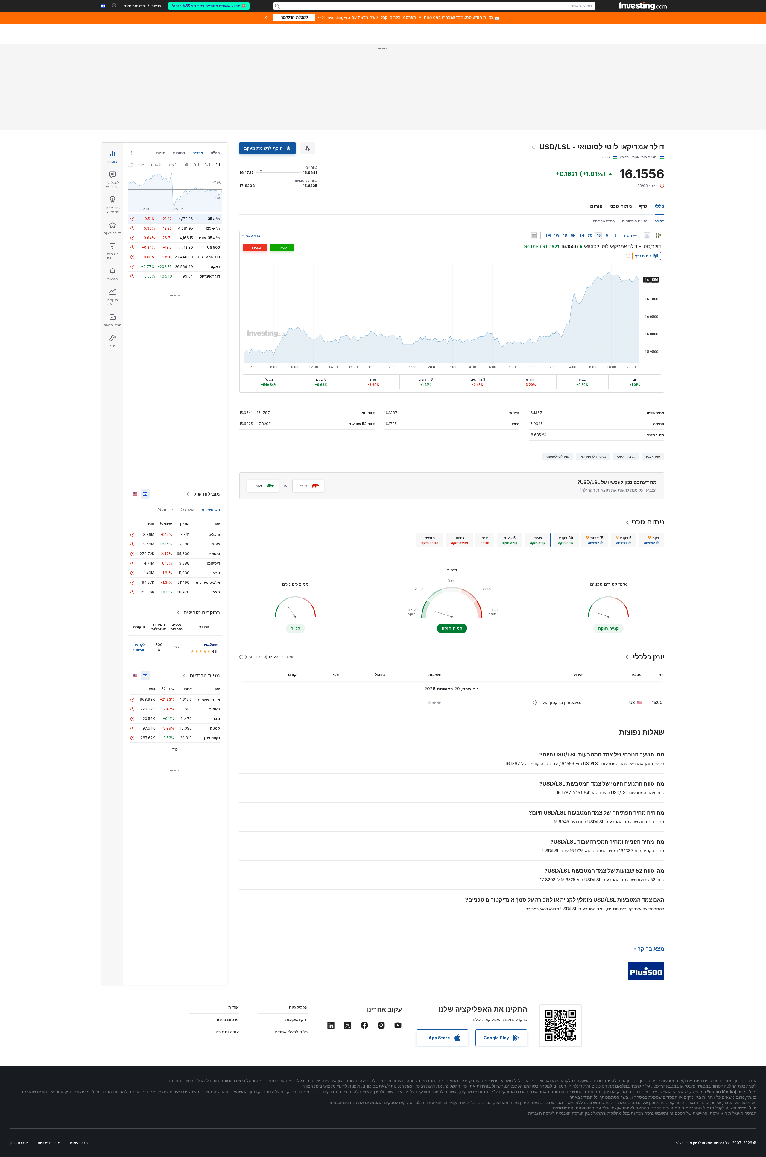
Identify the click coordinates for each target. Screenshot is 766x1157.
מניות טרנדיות (205, 676)
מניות (160, 153)
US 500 (213, 247)
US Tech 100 (209, 257)
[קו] (647, 235)
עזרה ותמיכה (227, 1031)
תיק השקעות (296, 1019)
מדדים (197, 153)
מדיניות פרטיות (49, 1143)
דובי (303, 485)
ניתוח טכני (621, 206)
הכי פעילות (211, 509)
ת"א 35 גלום (209, 238)
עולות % (187, 509)
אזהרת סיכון (19, 1143)
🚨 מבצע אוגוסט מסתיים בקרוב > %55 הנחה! (209, 6)
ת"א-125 (212, 228)
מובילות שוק (206, 494)
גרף (643, 206)
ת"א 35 (214, 218)
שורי (258, 485)
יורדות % (165, 509)
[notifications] (114, 5)
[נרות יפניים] (658, 235)
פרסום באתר (227, 1019)
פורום (596, 206)
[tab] (651, 540)
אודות (233, 1007)
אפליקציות (298, 1007)
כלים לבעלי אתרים (291, 1031)
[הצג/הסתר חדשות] (534, 235)
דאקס (215, 266)
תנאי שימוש (79, 1143)
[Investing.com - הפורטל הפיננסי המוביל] (643, 6)
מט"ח (215, 153)
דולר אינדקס (210, 276)
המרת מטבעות (604, 221)
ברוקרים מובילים (201, 612)
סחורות (179, 153)
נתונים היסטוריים (635, 221)
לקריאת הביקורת (139, 647)
